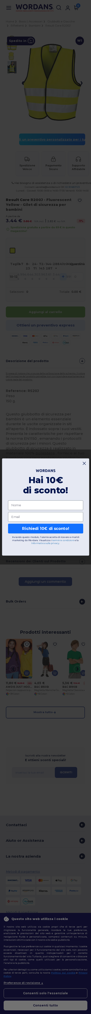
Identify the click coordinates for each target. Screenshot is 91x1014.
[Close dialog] (84, 463)
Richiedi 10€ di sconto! (45, 528)
